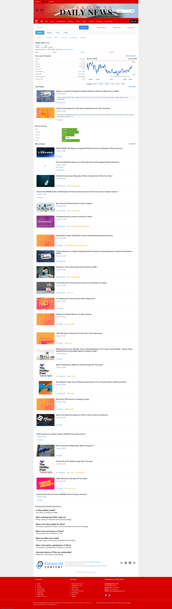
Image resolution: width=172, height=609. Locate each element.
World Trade (71, 409)
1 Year (112, 83)
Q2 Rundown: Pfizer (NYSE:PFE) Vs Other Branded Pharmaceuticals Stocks (84, 236)
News (56, 37)
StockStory (60, 119)
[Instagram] (134, 565)
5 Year (122, 83)
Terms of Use (79, 602)
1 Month (101, 83)
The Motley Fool (61, 102)
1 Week (95, 83)
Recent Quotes (101, 27)
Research (112, 52)
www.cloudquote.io (95, 562)
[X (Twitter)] (121, 565)
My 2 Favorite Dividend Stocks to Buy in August (75, 203)
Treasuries (83, 37)
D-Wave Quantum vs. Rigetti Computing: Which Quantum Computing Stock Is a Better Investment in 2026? (94, 252)
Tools (65, 32)
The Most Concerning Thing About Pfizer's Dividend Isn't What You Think (85, 176)
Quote (54, 52)
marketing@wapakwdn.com (117, 591)
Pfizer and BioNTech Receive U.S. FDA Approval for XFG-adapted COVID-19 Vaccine (87, 162)
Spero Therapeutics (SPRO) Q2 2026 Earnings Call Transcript (80, 365)
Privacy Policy (91, 566)
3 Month (107, 83)
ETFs (57, 32)
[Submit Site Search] (132, 11)
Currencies (64, 37)
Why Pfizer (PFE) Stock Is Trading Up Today (72, 399)
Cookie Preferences (52, 604)
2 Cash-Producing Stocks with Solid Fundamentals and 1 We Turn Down (83, 108)
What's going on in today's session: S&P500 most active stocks (62, 434)
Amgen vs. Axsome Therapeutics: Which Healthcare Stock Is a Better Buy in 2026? (88, 91)
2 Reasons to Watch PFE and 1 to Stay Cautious (74, 314)
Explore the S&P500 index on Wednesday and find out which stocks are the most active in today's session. (78, 192)
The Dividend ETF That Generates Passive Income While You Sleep (82, 283)
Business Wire (61, 170)
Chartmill (40, 197)
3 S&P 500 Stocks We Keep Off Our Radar (71, 478)
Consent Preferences (7, 608)
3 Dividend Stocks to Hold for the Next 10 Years (74, 217)
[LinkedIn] (130, 565)
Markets (40, 32)
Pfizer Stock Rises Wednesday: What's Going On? (75, 446)
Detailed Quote (130, 56)
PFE (47, 42)
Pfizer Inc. (61, 167)
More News (132, 86)
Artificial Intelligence (75, 226)
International (73, 37)
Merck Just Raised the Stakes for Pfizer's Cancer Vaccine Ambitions (82, 415)
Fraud (70, 488)
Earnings (73, 376)
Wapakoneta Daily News (49, 602)
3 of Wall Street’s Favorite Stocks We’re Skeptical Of (75, 298)
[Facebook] (126, 565)
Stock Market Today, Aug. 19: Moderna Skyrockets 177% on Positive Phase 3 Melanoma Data (91, 382)
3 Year (117, 83)
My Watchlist (117, 27)
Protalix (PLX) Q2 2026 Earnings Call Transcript (75, 461)
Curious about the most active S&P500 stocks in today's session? (63, 494)
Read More (132, 144)
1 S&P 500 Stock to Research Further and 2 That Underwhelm (79, 333)
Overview (49, 37)
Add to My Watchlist (68, 49)
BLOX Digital (127, 602)
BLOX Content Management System (112, 602)
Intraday (89, 83)
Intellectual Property (75, 185)
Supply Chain (71, 324)
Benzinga (60, 156)
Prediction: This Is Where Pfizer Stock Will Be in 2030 (77, 267)
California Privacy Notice (39, 604)
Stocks (49, 32)
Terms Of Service (102, 566)
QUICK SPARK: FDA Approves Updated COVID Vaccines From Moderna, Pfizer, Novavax (90, 148)
